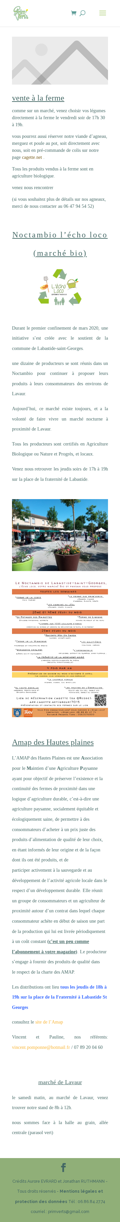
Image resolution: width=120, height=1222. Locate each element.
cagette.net (32, 157)
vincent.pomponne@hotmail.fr (41, 1047)
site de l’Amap (48, 1022)
